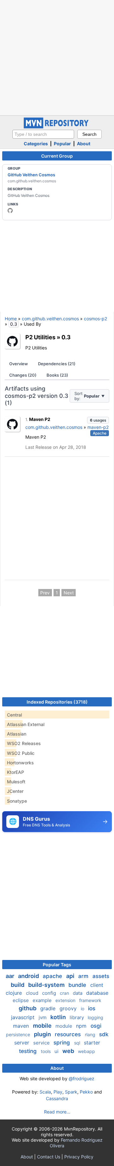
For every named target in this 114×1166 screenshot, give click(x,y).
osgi (96, 1026)
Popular (62, 143)
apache (53, 976)
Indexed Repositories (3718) (57, 702)
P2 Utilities (40, 337)
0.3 (66, 337)
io (83, 1008)
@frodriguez (81, 1078)
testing (28, 1051)
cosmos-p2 (95, 318)
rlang (91, 1034)
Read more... (57, 1111)
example (43, 1000)
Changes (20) (22, 375)
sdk (103, 1034)
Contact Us (48, 1156)
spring (63, 1042)
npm (82, 1026)
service (42, 1043)
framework (90, 1000)
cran (65, 993)
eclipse (21, 1000)
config (49, 993)
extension (66, 1000)
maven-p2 (98, 427)
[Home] (57, 126)
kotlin (58, 1017)
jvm (43, 1017)
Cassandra (57, 1098)
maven (21, 1026)
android (29, 976)
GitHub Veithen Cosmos (31, 174)
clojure (14, 993)
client (96, 985)
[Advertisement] (57, 57)
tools (46, 1051)
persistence (18, 1034)
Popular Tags (57, 964)
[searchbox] (43, 134)
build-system (47, 984)
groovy (69, 1008)
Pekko (86, 1091)
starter (92, 1042)
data (78, 993)
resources (68, 1034)
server (22, 1042)
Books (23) (57, 375)
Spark (71, 1091)
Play (58, 1091)
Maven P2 (39, 419)
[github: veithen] (10, 210)
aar (11, 976)
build (18, 984)
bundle (78, 985)
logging (95, 1017)
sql (77, 1042)
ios (91, 1008)
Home (11, 318)
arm (84, 976)
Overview (18, 363)
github (28, 1008)
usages (98, 420)
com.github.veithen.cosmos (50, 318)
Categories (36, 143)
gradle (48, 1008)
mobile (43, 1025)
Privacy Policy (78, 1156)
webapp (86, 1051)
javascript (23, 1017)
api (71, 976)
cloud (33, 993)
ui (57, 1051)
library (77, 1017)
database (97, 993)
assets (100, 976)
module (64, 1026)
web (68, 1051)
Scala (45, 1091)
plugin (43, 1034)
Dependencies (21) (56, 363)
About (83, 143)
